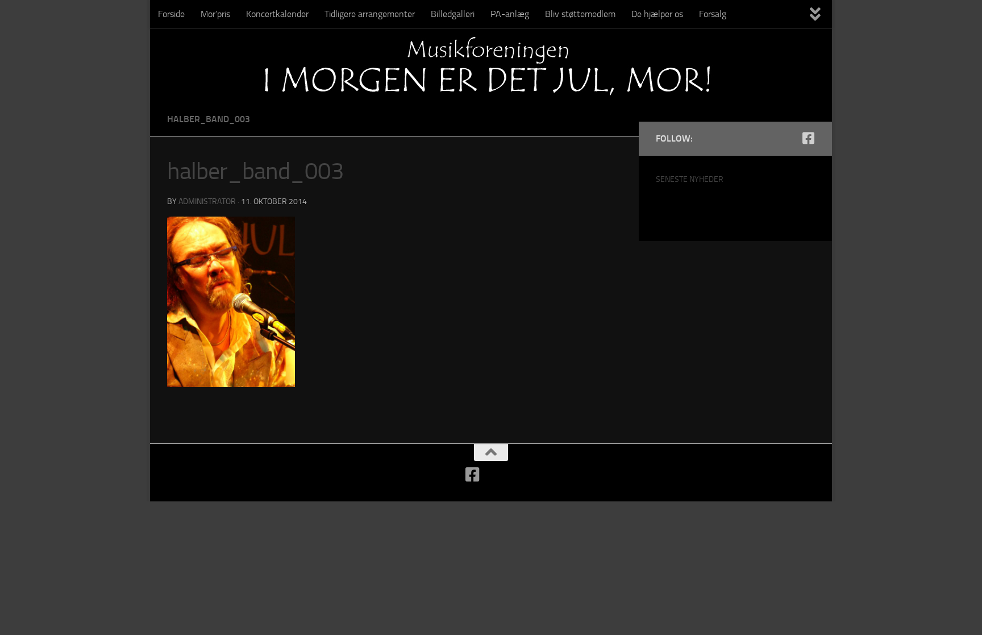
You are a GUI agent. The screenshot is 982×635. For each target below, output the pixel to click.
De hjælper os (657, 14)
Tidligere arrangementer (369, 14)
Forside (171, 14)
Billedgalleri (453, 14)
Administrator (207, 201)
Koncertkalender (277, 14)
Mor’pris (215, 14)
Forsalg (712, 14)
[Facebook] (808, 138)
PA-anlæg (509, 14)
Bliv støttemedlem (580, 14)
